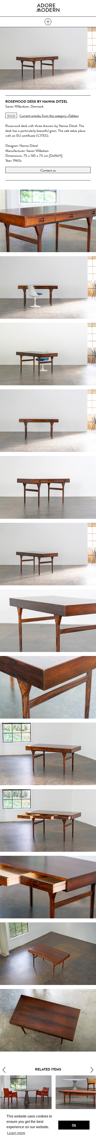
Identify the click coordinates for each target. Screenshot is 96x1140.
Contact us (48, 170)
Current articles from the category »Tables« (49, 115)
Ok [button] (74, 1125)
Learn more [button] (16, 1133)
